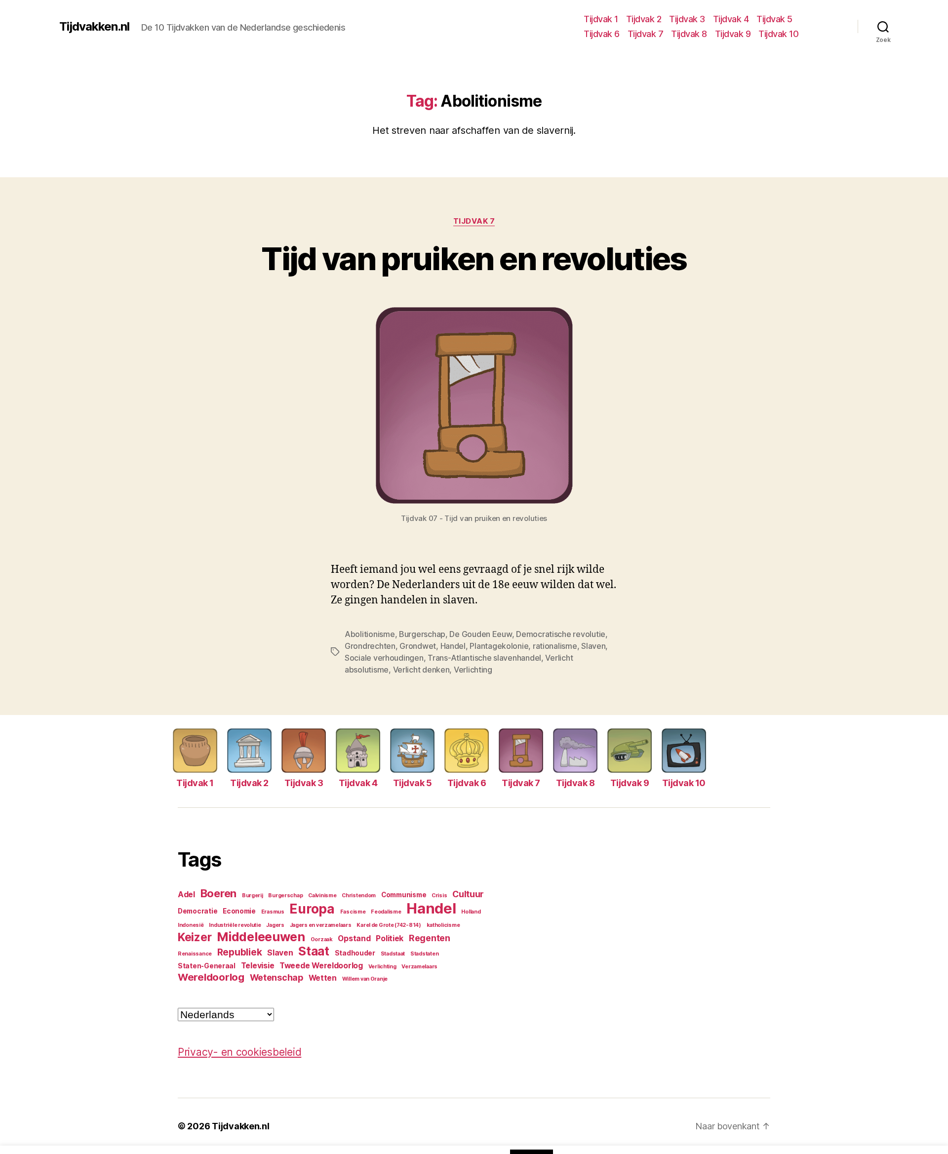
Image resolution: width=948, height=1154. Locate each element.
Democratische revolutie (560, 634)
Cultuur (468, 894)
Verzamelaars (419, 966)
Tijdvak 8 (689, 34)
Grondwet (417, 646)
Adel (186, 894)
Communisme (403, 895)
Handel (453, 646)
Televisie (258, 965)
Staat (313, 951)
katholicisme (443, 925)
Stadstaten (424, 954)
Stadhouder (355, 953)
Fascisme (353, 912)
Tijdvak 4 (731, 19)
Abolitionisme (370, 634)
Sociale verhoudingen (384, 658)
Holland (470, 912)
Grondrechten (370, 646)
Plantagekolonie (499, 646)
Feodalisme (386, 912)
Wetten (323, 978)
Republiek (239, 952)
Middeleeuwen (261, 936)
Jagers (275, 925)
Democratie (197, 911)
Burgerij (252, 895)
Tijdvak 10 (778, 34)
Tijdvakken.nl (94, 27)
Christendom (359, 895)
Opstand (354, 938)
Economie (239, 911)
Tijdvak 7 (646, 34)
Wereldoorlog (211, 977)
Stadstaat (393, 954)
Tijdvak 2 (644, 19)
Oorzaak (322, 939)
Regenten (429, 938)
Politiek (389, 938)
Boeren (218, 893)
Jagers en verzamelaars (321, 925)
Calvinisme (322, 895)
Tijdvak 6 (602, 34)
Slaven (593, 646)
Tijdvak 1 (601, 19)
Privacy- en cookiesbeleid (239, 1052)
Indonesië (191, 925)
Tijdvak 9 (733, 34)
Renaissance (195, 954)
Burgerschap (422, 634)
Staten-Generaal (207, 966)
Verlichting (473, 670)
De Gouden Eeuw (480, 634)
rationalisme (555, 646)
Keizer (194, 937)
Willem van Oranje (365, 979)
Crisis (439, 895)
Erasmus (272, 912)
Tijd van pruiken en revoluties (473, 258)
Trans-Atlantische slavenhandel (484, 658)
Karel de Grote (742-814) (388, 925)
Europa (311, 908)
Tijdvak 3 (687, 19)
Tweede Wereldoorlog (321, 965)
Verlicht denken (421, 670)
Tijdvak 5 (774, 19)
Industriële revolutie (235, 925)
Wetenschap (276, 977)
